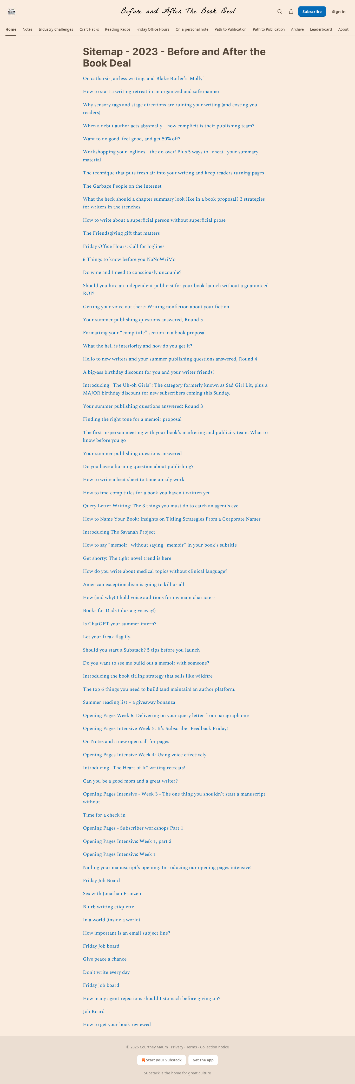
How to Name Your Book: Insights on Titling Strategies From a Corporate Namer (172, 519)
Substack (152, 1072)
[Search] (279, 11)
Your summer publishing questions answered (132, 453)
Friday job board (101, 985)
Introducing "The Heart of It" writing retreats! (134, 768)
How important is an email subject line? (126, 933)
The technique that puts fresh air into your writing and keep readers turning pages (173, 173)
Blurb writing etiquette (108, 907)
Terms (191, 1046)
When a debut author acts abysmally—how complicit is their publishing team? (168, 126)
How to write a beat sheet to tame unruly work (134, 479)
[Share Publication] (291, 11)
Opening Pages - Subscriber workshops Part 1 (133, 828)
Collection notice (214, 1046)
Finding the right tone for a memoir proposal (132, 419)
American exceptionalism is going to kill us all (133, 584)
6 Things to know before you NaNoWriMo (129, 259)
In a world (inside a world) (111, 920)
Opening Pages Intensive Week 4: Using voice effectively (144, 755)
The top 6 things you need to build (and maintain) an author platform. (159, 689)
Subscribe (312, 11)
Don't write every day (106, 972)
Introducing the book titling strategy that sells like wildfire (148, 676)
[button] (10, 29)
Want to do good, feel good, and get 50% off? (131, 139)
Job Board (94, 1011)
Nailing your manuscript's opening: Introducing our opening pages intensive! (167, 867)
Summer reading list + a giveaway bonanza (129, 702)
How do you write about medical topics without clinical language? (155, 571)
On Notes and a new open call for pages (126, 741)
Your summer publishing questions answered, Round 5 (143, 320)
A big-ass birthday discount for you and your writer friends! (148, 372)
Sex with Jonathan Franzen (112, 893)
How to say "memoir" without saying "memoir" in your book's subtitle (160, 545)
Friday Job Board (101, 880)
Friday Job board (101, 946)
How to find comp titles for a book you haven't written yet (146, 493)
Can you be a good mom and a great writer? (130, 781)
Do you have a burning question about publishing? (138, 466)
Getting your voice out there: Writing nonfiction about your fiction (156, 307)
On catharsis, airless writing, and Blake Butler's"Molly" (144, 78)
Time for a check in (104, 815)
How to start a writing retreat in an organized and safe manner (151, 91)
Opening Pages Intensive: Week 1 (119, 854)
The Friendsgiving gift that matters (121, 233)
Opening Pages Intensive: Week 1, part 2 (127, 841)
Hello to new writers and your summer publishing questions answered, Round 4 (170, 359)
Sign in (339, 11)
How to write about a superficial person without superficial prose (154, 220)
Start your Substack (164, 1059)
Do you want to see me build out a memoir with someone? (146, 663)
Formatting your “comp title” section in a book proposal (144, 333)
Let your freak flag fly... (108, 637)
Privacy (177, 1046)
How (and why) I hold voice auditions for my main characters (149, 597)
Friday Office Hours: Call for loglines (124, 246)
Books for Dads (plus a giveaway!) (119, 610)
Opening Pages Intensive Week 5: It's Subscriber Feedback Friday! (155, 728)
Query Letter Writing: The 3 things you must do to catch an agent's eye (160, 506)
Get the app (203, 1059)
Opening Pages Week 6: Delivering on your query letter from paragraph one (166, 715)
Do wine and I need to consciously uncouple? (132, 272)
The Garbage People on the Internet (122, 186)
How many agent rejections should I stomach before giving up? (151, 998)
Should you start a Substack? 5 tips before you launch (141, 650)
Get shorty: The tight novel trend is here (127, 558)
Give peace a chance (105, 959)
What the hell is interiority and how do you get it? (137, 346)
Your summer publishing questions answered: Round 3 (143, 406)
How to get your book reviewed (117, 1024)
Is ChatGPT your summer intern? (119, 624)
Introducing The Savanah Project (119, 532)
